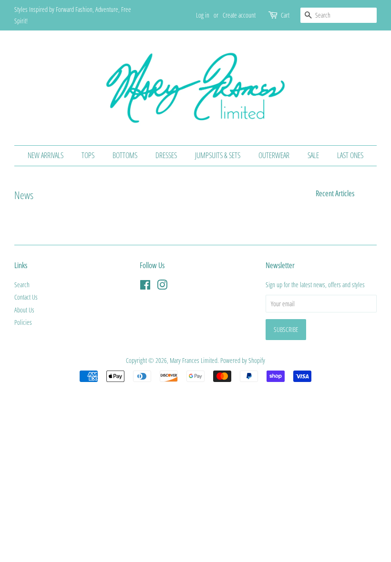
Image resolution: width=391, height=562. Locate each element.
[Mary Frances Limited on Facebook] (145, 286)
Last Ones (350, 155)
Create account (239, 15)
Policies (23, 322)
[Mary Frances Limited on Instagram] (162, 286)
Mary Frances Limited (193, 360)
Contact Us (26, 296)
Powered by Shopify (242, 360)
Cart (285, 15)
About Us (24, 309)
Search (22, 284)
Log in (202, 15)
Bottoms (125, 155)
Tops (88, 155)
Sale (313, 155)
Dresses (166, 155)
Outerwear (273, 155)
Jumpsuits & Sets (217, 155)
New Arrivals (45, 155)
